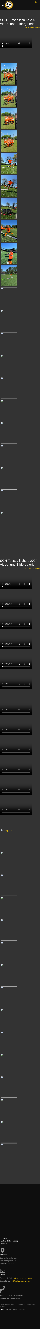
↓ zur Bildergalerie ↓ (32, 28)
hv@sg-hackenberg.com (22, 1278)
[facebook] (31, 2)
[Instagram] (35, 2)
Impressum (5, 1238)
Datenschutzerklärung (9, 1241)
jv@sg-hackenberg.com (21, 1281)
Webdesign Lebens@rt (17, 1309)
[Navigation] (3, 5)
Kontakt (4, 1243)
